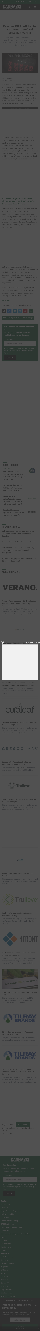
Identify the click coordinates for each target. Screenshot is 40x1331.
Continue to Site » (33, 642)
